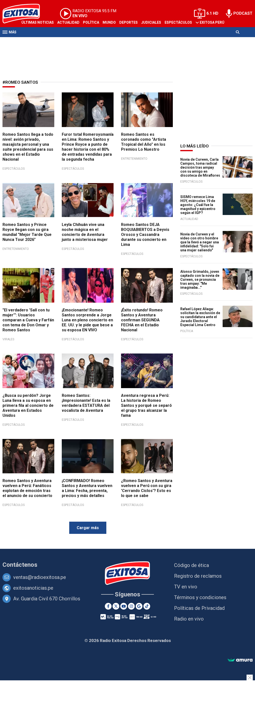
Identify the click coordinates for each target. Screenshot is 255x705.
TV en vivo (185, 587)
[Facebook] (108, 606)
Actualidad (68, 22)
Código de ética (191, 565)
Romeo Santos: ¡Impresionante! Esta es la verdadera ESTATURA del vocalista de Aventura (86, 403)
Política (91, 22)
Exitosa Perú (212, 22)
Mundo (109, 22)
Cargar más (88, 527)
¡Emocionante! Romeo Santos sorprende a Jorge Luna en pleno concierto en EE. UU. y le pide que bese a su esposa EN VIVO (87, 320)
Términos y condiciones (200, 597)
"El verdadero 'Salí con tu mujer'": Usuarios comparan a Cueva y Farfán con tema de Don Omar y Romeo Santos (28, 320)
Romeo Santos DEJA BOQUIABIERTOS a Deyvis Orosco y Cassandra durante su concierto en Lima (145, 234)
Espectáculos (178, 22)
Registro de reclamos (198, 576)
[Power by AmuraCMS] (240, 660)
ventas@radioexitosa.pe (39, 577)
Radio (50, 42)
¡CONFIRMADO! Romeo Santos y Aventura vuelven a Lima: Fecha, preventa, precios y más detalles (87, 488)
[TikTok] (146, 606)
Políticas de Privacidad (199, 608)
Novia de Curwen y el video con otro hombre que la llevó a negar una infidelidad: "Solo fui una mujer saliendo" (199, 242)
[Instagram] (131, 606)
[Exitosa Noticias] (127, 573)
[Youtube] (123, 606)
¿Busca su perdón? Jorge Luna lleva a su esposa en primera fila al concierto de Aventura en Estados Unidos (28, 405)
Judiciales (151, 22)
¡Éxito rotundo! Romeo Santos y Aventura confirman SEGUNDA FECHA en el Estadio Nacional (142, 320)
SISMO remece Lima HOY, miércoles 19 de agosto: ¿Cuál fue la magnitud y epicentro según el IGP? (197, 205)
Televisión (31, 42)
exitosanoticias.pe (33, 588)
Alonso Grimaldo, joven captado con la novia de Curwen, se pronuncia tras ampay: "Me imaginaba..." (199, 279)
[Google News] (139, 606)
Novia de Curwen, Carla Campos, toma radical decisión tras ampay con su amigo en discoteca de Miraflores (200, 167)
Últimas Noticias (37, 22)
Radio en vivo (189, 619)
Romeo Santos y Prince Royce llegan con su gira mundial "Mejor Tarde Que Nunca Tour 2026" (27, 232)
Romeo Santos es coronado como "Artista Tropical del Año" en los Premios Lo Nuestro (143, 142)
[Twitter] (116, 606)
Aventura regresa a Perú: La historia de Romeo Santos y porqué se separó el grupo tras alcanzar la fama (146, 405)
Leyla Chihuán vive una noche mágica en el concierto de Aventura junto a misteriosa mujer (85, 232)
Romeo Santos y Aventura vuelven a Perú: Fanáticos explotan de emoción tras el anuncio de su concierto (27, 488)
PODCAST (243, 13)
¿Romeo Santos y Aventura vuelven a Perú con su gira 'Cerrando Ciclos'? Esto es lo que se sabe (146, 488)
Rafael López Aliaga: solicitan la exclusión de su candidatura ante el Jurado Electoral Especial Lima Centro (200, 317)
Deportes (128, 22)
